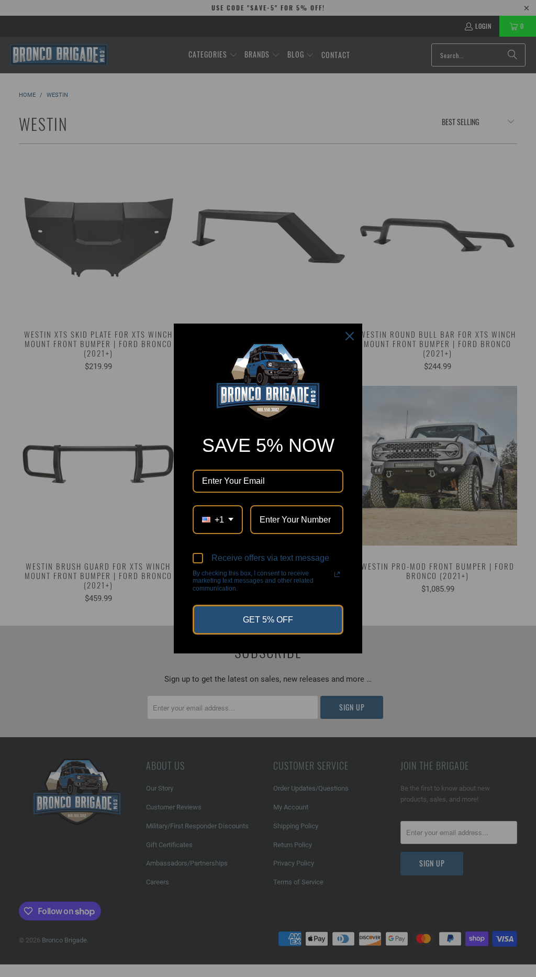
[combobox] (218, 519)
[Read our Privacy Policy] (337, 574)
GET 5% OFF (268, 619)
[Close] (349, 336)
